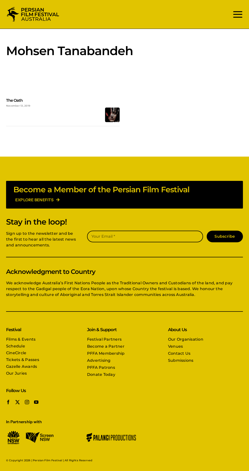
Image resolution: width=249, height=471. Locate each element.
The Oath (14, 100)
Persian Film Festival (47, 460)
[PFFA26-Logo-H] (33, 8)
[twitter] (17, 402)
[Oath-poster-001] (112, 109)
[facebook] (8, 402)
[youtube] (36, 402)
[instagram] (27, 402)
